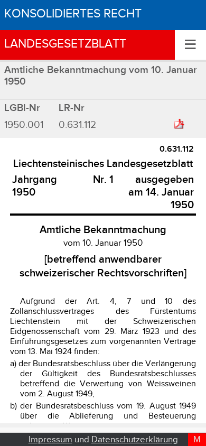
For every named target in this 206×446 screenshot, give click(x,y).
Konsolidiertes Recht (73, 14)
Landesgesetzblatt (65, 44)
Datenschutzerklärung (134, 439)
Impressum (50, 439)
